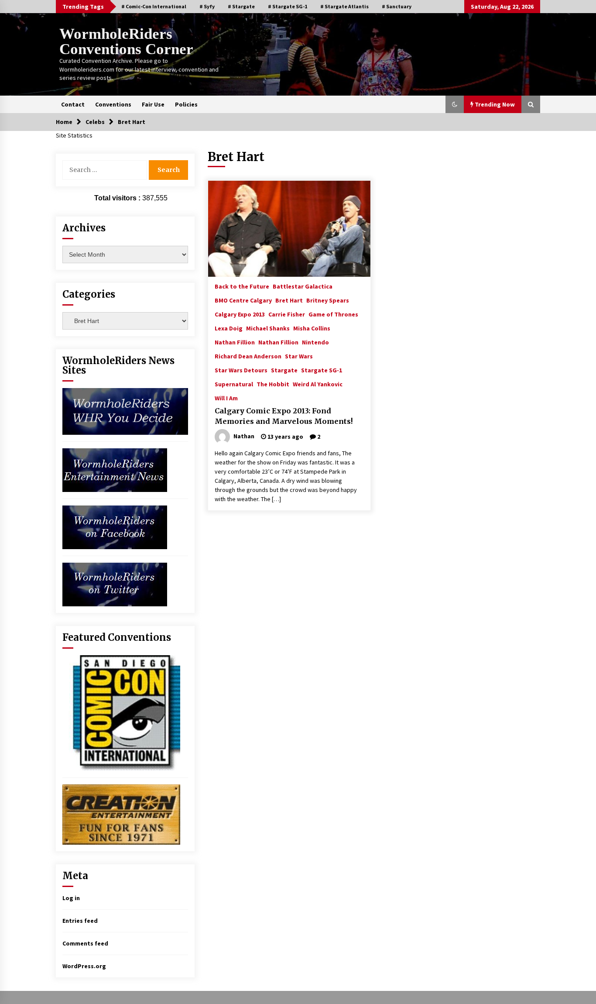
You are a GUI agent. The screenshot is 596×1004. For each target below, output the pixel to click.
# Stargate (241, 6)
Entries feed (80, 921)
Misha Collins (311, 327)
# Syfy (207, 6)
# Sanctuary (396, 6)
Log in (71, 898)
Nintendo (315, 341)
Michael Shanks (268, 327)
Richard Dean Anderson (248, 355)
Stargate (284, 369)
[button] (454, 104)
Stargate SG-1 (321, 369)
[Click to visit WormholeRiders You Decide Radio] (125, 411)
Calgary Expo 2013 (240, 313)
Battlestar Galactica (302, 285)
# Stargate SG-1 (287, 6)
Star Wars (299, 355)
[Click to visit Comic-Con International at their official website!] (121, 712)
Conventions (113, 104)
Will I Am (226, 397)
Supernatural (234, 383)
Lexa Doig (229, 327)
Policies (186, 104)
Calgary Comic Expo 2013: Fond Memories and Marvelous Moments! (284, 416)
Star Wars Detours (241, 369)
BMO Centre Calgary (243, 299)
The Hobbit (273, 383)
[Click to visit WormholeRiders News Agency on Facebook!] (114, 526)
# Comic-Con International (153, 6)
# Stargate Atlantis (344, 6)
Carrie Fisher (286, 313)
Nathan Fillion (235, 341)
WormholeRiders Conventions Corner (126, 41)
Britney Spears (327, 299)
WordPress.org (84, 966)
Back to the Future (242, 285)
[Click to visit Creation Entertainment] (121, 814)
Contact (73, 104)
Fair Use (153, 104)
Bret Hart (289, 299)
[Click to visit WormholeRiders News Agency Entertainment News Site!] (114, 469)
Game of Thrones (333, 313)
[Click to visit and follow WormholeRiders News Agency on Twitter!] (114, 584)
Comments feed (85, 943)
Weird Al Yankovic (318, 383)
